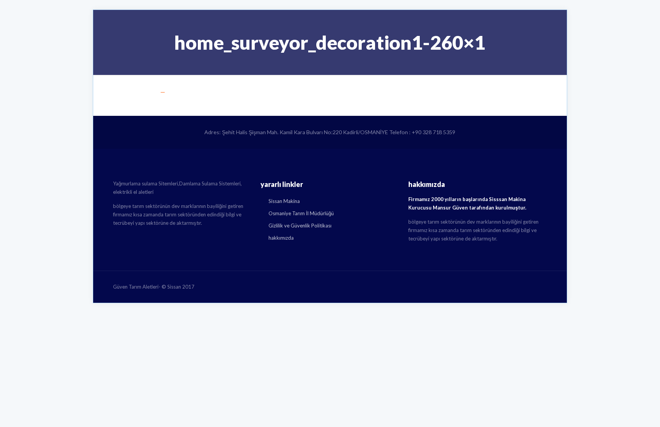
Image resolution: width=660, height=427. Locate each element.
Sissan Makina (284, 201)
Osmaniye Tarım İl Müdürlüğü (301, 213)
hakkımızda (281, 238)
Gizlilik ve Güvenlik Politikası (300, 225)
